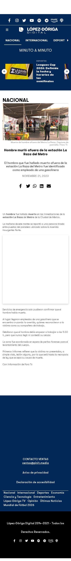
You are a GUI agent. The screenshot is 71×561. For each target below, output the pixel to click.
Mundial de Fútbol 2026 (19, 505)
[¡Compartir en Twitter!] (28, 186)
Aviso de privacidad (35, 472)
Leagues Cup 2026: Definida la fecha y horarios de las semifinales (47, 73)
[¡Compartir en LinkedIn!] (41, 186)
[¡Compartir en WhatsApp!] (35, 186)
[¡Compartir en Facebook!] (20, 186)
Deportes (60, 40)
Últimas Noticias (51, 501)
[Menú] (7, 29)
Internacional (37, 40)
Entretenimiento (44, 496)
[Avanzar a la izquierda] (4, 71)
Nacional (13, 40)
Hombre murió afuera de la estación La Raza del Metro (35, 152)
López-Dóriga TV (14, 501)
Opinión (33, 501)
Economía (57, 492)
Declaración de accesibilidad (35, 482)
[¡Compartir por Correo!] (49, 186)
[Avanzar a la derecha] (68, 40)
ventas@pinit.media (35, 463)
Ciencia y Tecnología (17, 496)
